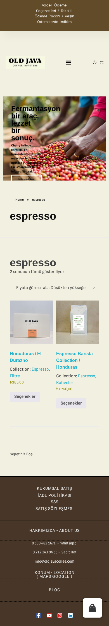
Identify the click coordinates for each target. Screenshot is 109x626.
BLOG (54, 590)
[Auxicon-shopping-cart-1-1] (101, 62)
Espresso (40, 369)
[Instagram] (59, 615)
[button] (68, 62)
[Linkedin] (70, 615)
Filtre (15, 376)
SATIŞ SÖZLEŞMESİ (54, 508)
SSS (54, 502)
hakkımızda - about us (54, 530)
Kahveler (64, 382)
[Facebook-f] (38, 615)
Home (19, 200)
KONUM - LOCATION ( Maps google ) (55, 574)
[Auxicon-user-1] (95, 62)
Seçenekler (24, 396)
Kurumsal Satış (54, 488)
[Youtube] (49, 615)
